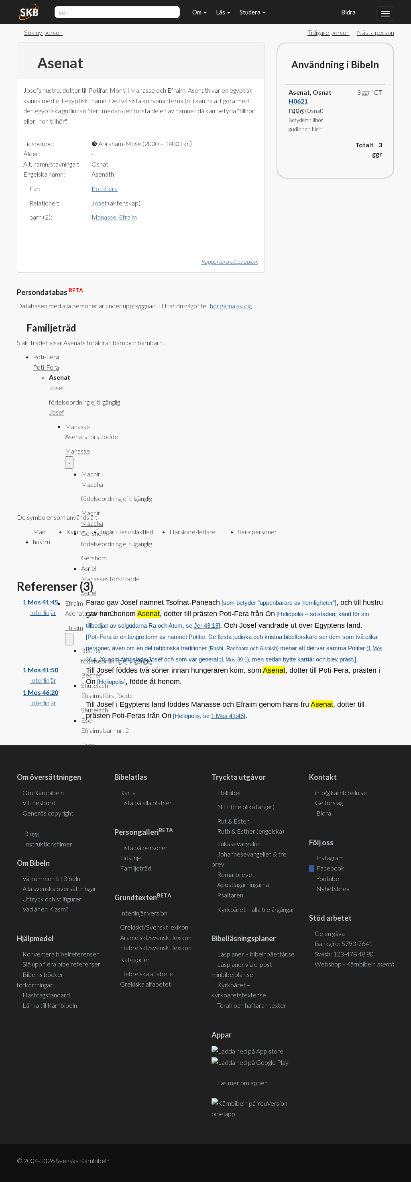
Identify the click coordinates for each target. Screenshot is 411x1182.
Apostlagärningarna (243, 884)
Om (197, 12)
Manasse (104, 217)
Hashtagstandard (46, 995)
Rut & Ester (233, 821)
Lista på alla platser (146, 802)
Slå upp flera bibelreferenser (61, 964)
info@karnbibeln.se (341, 792)
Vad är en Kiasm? (45, 909)
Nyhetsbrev (332, 888)
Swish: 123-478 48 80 (344, 954)
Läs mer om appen (242, 1082)
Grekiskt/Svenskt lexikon (154, 927)
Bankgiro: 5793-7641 (343, 943)
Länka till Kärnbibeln (49, 1005)
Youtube (327, 878)
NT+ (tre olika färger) (246, 806)
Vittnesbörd (38, 802)
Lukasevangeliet (239, 843)
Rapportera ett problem (229, 261)
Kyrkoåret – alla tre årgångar (256, 909)
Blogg (31, 833)
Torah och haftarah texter (251, 1005)
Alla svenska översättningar (59, 888)
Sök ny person (43, 32)
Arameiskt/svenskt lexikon (155, 937)
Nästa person (375, 32)
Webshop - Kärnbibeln (354, 964)
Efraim (128, 217)
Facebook (329, 868)
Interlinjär (43, 612)
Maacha (92, 523)
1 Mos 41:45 (40, 602)
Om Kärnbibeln (43, 792)
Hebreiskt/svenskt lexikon (155, 947)
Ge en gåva (330, 933)
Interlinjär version (143, 913)
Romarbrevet (235, 874)
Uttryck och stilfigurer (51, 899)
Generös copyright (47, 813)
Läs (221, 12)
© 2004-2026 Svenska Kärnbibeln (63, 1160)
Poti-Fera (105, 188)
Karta (128, 792)
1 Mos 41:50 (40, 669)
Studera (251, 12)
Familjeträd (135, 868)
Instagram (329, 857)
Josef (99, 203)
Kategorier (135, 959)
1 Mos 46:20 (40, 692)
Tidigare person (328, 32)
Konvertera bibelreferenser (60, 954)
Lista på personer (144, 847)
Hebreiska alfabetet (147, 973)
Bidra (347, 12)
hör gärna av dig (231, 305)
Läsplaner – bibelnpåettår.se (256, 954)
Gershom (94, 558)
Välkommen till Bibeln (51, 878)
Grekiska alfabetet (145, 984)
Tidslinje (131, 857)
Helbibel (228, 792)
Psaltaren (230, 895)
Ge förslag (329, 802)
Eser (87, 745)
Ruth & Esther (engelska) (250, 831)
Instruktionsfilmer (48, 844)
